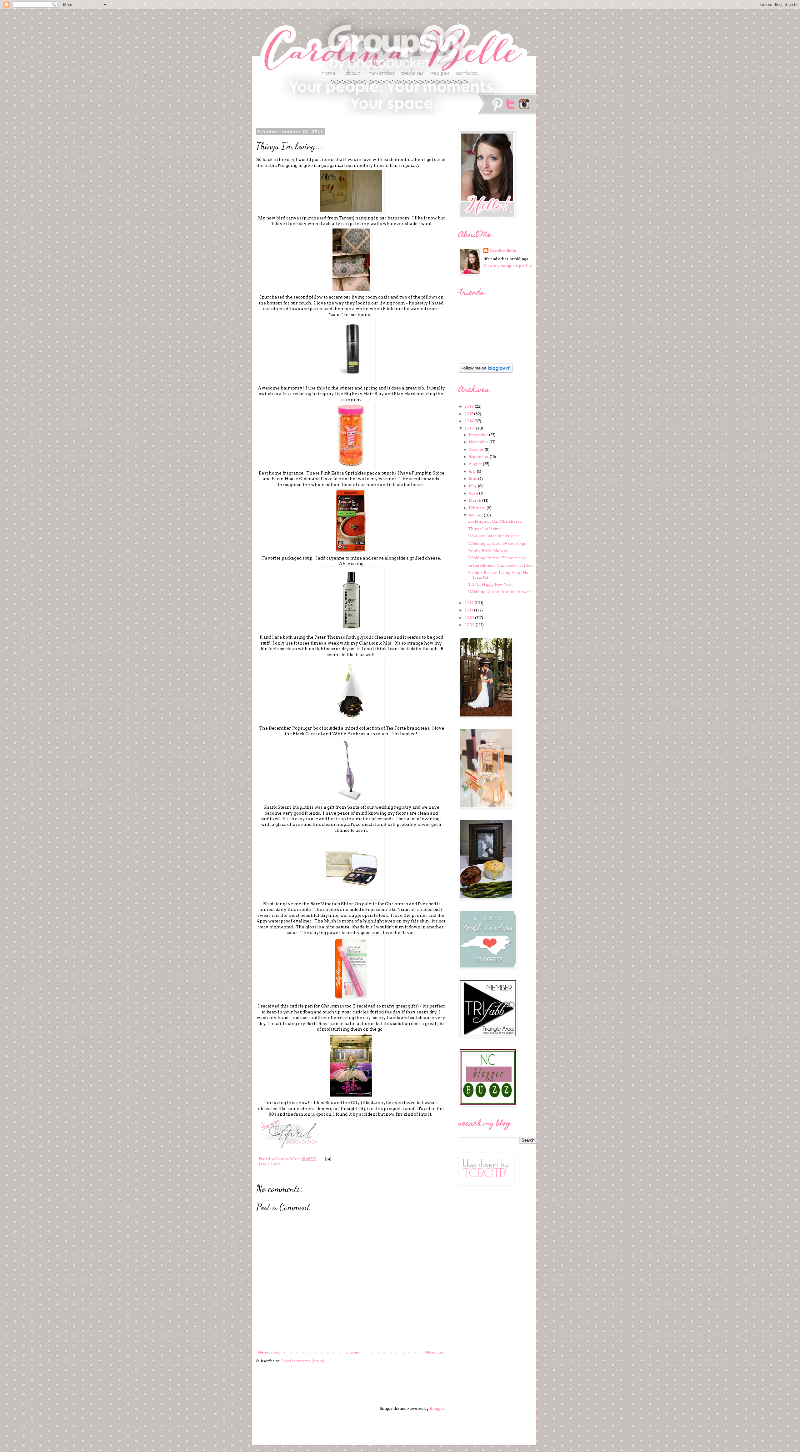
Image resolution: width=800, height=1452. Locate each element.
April (474, 493)
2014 (469, 421)
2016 (469, 406)
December (479, 434)
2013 (469, 428)
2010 (469, 617)
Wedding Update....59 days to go (497, 543)
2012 (469, 602)
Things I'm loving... (485, 528)
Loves (276, 1164)
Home (352, 1352)
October (477, 449)
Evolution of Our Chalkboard (495, 521)
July (473, 471)
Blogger (437, 1408)
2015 (469, 413)
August (476, 463)
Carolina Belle (503, 250)
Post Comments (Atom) (302, 1361)
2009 (470, 624)
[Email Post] (328, 1159)
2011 (469, 610)
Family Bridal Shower (488, 550)
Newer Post (268, 1352)
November (479, 442)
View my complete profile (507, 265)
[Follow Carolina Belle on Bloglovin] (486, 371)
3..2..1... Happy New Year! (490, 584)
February (478, 507)
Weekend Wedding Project (493, 536)
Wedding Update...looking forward (500, 591)
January (476, 515)
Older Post (434, 1352)
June (473, 478)
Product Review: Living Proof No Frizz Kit (498, 574)
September (479, 456)
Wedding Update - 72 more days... (498, 557)
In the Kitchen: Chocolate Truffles (500, 565)
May (473, 485)
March (475, 500)
